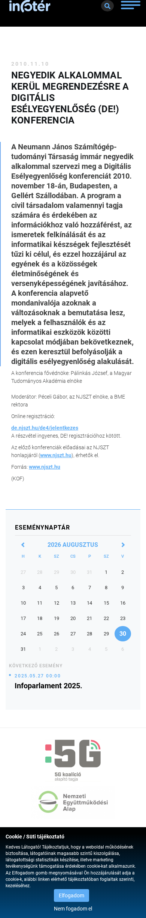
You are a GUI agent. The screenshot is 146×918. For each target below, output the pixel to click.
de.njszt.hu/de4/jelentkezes (44, 428)
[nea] (73, 802)
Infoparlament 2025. (48, 685)
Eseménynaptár (42, 527)
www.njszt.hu (56, 455)
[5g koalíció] (73, 760)
